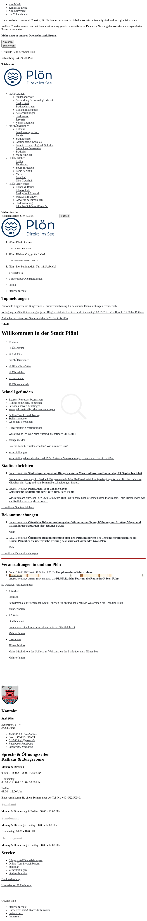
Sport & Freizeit (25, 167)
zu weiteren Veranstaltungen (17, 584)
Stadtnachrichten (25, 106)
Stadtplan (21, 151)
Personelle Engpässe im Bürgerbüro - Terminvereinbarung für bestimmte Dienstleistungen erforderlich (59, 306)
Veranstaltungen (25, 122)
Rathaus (20, 129)
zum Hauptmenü (18, 7)
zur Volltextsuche (18, 14)
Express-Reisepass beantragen (26, 399)
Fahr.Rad (21, 177)
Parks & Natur (24, 170)
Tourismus (22, 164)
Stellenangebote (25, 96)
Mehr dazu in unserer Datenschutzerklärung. (29, 35)
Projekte (20, 119)
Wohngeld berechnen (21, 421)
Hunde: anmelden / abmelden (25, 402)
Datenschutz (16, 913)
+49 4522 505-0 (23, 733)
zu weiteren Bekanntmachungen (19, 553)
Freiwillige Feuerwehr (28, 148)
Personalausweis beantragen (24, 405)
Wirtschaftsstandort (26, 196)
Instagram (21, 746)
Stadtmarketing (24, 203)
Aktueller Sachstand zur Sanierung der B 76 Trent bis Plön (34, 318)
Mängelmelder (24, 154)
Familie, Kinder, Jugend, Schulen (34, 145)
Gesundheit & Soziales (29, 141)
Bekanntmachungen (27, 109)
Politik (19, 135)
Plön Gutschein (24, 180)
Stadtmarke (22, 116)
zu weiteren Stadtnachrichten (17, 507)
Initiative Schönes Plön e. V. (32, 206)
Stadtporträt (22, 103)
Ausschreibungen (25, 112)
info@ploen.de (22, 740)
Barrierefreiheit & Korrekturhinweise (29, 910)
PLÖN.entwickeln (19, 183)
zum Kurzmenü (17, 10)
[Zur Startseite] (28, 87)
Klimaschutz (23, 190)
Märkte (20, 174)
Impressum (15, 916)
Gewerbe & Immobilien (29, 199)
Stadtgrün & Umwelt (27, 193)
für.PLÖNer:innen (19, 125)
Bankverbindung (10, 879)
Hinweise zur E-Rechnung (16, 885)
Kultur (19, 161)
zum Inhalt (15, 4)
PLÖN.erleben (17, 157)
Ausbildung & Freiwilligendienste (35, 100)
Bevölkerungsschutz (27, 132)
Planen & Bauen (25, 186)
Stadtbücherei (23, 138)
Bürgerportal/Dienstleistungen (25, 860)
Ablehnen (8, 42)
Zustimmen (9, 45)
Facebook (21, 743)
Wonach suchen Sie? (13, 215)
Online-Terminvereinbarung (24, 415)
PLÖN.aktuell (17, 93)
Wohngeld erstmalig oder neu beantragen (32, 409)
